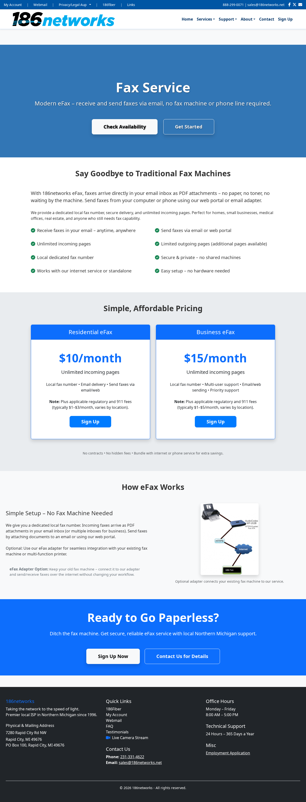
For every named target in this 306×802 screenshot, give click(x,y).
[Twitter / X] (294, 4)
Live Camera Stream (130, 737)
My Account (13, 4)
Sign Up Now (113, 656)
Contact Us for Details (182, 656)
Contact (266, 19)
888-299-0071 (233, 4)
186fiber (109, 4)
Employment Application (228, 753)
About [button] (246, 19)
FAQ (109, 726)
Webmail (40, 4)
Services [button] (204, 19)
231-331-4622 (132, 756)
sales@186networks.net (265, 4)
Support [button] (226, 19)
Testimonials (117, 732)
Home (187, 19)
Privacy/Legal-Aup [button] (73, 4)
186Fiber (113, 709)
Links (131, 4)
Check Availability (125, 126)
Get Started (188, 126)
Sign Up (285, 19)
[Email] (300, 4)
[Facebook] (289, 4)
